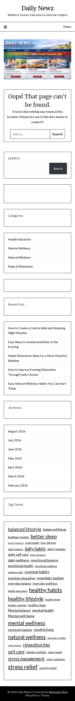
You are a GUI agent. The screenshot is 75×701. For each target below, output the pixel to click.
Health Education (19, 239)
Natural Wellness (19, 257)
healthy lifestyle (25, 599)
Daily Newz (37, 8)
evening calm (15, 572)
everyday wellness (45, 583)
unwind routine (48, 668)
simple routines (36, 652)
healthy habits (45, 590)
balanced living (54, 529)
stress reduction (55, 659)
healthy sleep (37, 605)
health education (17, 591)
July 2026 (14, 440)
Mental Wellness (19, 248)
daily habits (35, 548)
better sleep (44, 536)
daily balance (15, 549)
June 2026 (15, 449)
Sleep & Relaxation (20, 266)
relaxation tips (36, 644)
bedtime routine (18, 537)
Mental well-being (21, 616)
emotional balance (44, 560)
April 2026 (15, 467)
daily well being (38, 555)
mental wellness (26, 623)
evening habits (37, 572)
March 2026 (16, 476)
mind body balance (20, 630)
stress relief (23, 666)
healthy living (52, 599)
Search (14, 158)
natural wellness (27, 637)
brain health (32, 542)
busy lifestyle (48, 542)
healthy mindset (17, 605)
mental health (43, 610)
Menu (67, 26)
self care (16, 651)
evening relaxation (21, 578)
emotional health (20, 566)
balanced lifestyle (24, 529)
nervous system (56, 638)
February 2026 (18, 485)
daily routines (56, 549)
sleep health (55, 652)
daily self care (18, 555)
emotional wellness (46, 566)
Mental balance (19, 610)
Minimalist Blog (58, 692)
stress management (26, 658)
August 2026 (16, 431)
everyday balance (19, 583)
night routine (14, 645)
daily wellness (18, 560)
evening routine (50, 578)
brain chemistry (16, 543)
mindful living (44, 630)
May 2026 (15, 458)
